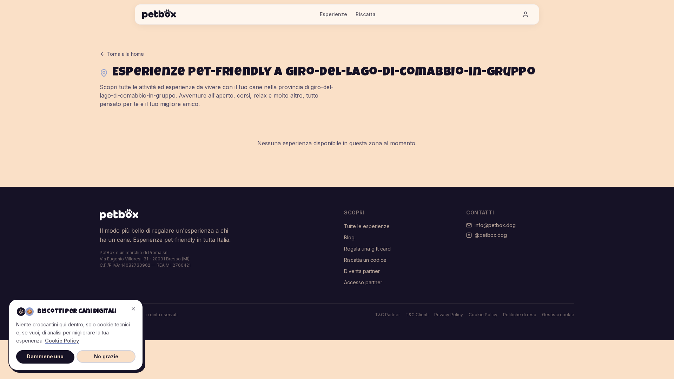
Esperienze (333, 14)
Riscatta (366, 14)
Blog (349, 237)
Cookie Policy (483, 314)
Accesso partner (363, 282)
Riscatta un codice (365, 260)
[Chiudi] (133, 309)
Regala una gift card (367, 249)
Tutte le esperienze (367, 226)
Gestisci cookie (558, 314)
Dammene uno (45, 356)
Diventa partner (362, 271)
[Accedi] (525, 14)
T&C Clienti (417, 314)
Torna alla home (125, 54)
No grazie (106, 356)
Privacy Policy (448, 314)
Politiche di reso (519, 314)
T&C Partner (387, 314)
